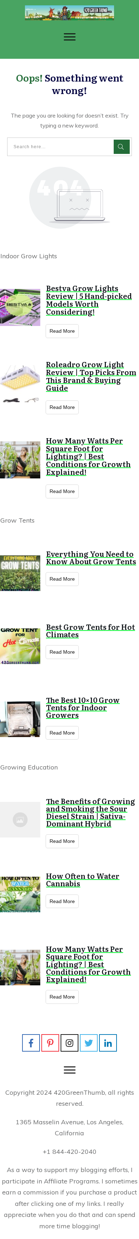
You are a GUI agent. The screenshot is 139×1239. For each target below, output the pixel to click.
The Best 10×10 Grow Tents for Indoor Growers (83, 707)
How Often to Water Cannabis (82, 879)
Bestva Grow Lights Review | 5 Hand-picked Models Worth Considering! (89, 299)
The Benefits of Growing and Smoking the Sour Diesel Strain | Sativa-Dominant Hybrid (90, 812)
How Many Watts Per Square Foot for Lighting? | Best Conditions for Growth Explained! (88, 456)
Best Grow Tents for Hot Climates (90, 630)
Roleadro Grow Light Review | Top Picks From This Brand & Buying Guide (91, 376)
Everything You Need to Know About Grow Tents (91, 557)
